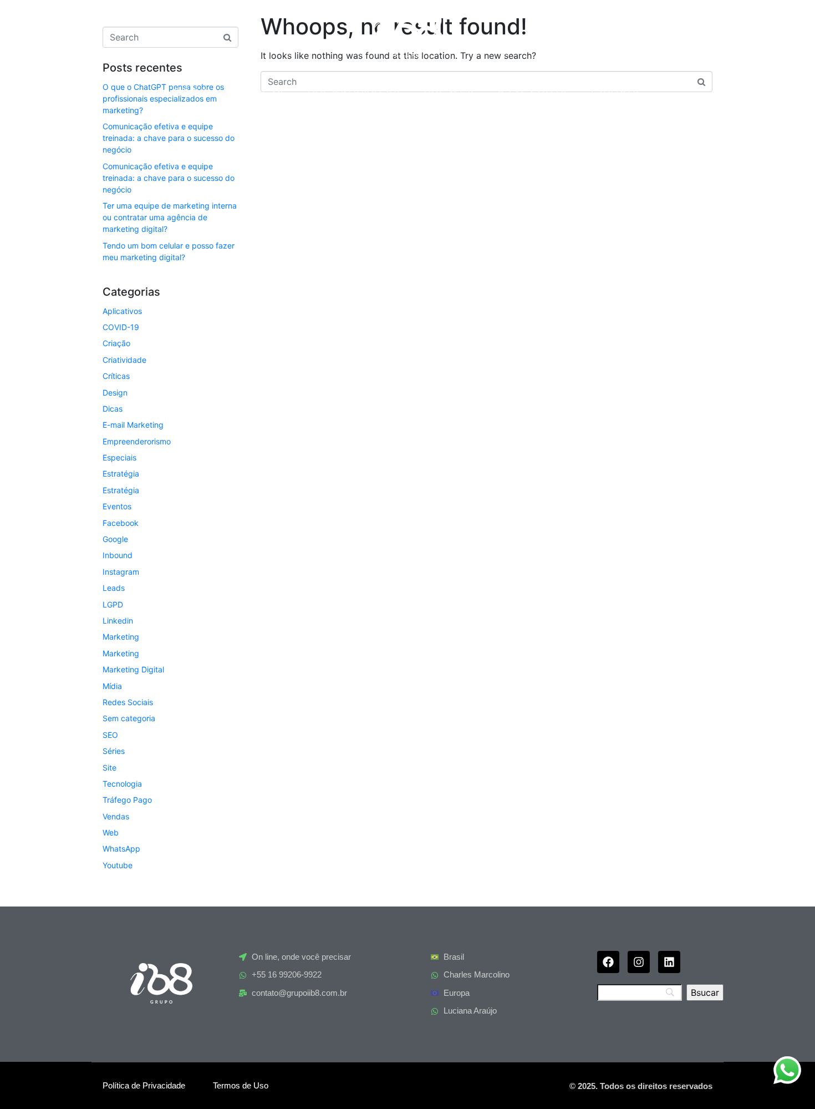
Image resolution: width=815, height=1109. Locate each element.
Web (111, 832)
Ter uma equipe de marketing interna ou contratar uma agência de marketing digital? (170, 217)
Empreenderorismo (137, 441)
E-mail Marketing (133, 424)
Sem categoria (129, 718)
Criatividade (124, 359)
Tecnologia (122, 783)
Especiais (119, 457)
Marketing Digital (133, 669)
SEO (110, 735)
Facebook (121, 523)
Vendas (116, 816)
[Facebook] (608, 962)
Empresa (258, 90)
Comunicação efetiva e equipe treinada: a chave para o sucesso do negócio (169, 137)
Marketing (121, 636)
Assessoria (533, 90)
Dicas (113, 408)
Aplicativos (122, 311)
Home (191, 90)
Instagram (121, 571)
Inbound (118, 555)
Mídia (112, 686)
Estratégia (121, 473)
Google (115, 539)
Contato (616, 90)
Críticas (116, 376)
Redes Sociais (128, 702)
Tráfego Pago (127, 799)
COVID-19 (121, 327)
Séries (114, 751)
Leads (114, 588)
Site (109, 767)
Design (115, 392)
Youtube (118, 865)
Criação (116, 343)
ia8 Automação (355, 90)
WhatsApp (121, 848)
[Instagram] (639, 962)
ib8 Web (450, 90)
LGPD (113, 604)
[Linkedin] (669, 962)
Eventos (117, 506)
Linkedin (118, 620)
